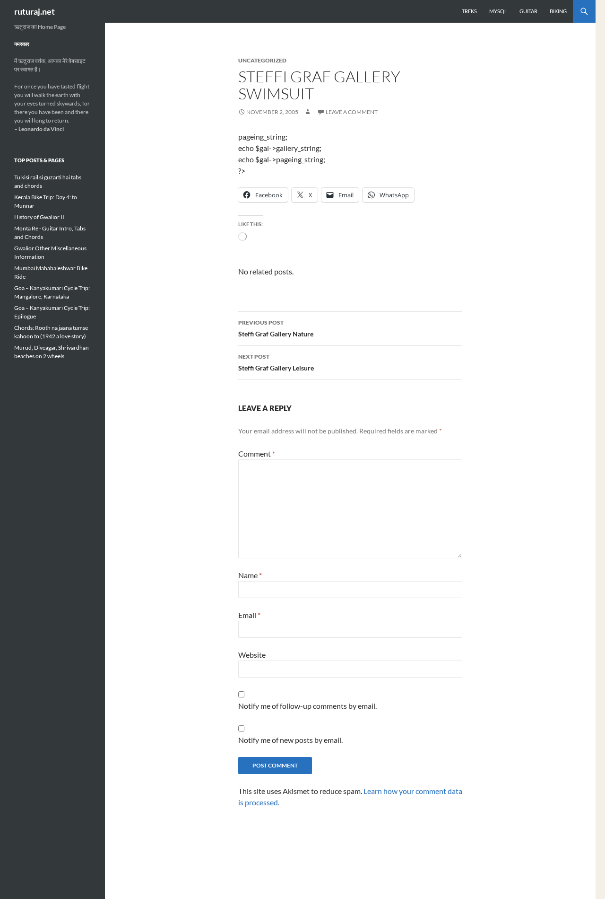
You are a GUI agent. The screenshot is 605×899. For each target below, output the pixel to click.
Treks (469, 11)
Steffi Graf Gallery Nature (275, 328)
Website (252, 654)
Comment (256, 453)
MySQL (498, 11)
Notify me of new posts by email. (290, 739)
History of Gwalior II (39, 216)
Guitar (528, 11)
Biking (558, 11)
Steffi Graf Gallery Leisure (276, 362)
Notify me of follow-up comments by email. (307, 705)
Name (250, 575)
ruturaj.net (34, 11)
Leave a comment (352, 111)
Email (249, 614)
